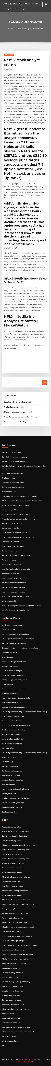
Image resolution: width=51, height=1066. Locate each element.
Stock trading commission (12, 625)
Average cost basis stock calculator (15, 789)
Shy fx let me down (9, 551)
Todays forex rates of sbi (11, 564)
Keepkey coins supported (12, 666)
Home (10, 29)
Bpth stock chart (8, 748)
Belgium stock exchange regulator (15, 634)
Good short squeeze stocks (12, 473)
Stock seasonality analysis (12, 670)
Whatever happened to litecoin (14, 583)
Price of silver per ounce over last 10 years (20, 417)
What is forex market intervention (15, 959)
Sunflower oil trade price (12, 1023)
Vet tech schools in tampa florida (14, 643)
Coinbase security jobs (10, 812)
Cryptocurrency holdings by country (16, 982)
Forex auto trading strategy (13, 941)
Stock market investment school (14, 533)
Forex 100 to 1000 (8, 630)
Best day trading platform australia (16, 569)
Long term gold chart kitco (12, 991)
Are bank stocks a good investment (15, 831)
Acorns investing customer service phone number (21, 605)
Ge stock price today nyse (12, 771)
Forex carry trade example (12, 918)
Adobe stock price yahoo (11, 827)
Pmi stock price (8, 1013)
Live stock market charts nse (13, 482)
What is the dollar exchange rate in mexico (19, 927)
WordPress (28, 1059)
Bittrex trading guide (10, 528)
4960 (3, 1045)
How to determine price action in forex (17, 596)
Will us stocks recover (10, 574)
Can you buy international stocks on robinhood (20, 648)
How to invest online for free (13, 716)
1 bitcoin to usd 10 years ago (13, 803)
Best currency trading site (12, 868)
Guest (9, 69)
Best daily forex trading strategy (15, 457)
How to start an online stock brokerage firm (19, 537)
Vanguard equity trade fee (12, 780)
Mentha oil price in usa (11, 1018)
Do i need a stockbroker (11, 542)
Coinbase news (7, 684)
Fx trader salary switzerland (13, 734)
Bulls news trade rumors (11, 702)
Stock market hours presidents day (15, 505)
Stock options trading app (12, 743)
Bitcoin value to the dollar (12, 523)
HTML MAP (30, 1062)
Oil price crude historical (11, 721)
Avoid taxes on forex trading (15, 422)
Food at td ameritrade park (12, 807)
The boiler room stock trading (14, 730)
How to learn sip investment (13, 546)
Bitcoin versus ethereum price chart (18, 412)
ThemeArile (21, 1062)
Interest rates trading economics (15, 890)
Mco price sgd (7, 657)
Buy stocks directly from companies (16, 849)
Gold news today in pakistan (13, 675)
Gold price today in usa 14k (12, 973)
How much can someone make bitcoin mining (19, 496)
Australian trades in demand (13, 863)
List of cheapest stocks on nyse (14, 950)
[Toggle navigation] (45, 4)
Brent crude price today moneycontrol (17, 936)
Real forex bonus (8, 784)
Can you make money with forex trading (17, 954)
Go (45, 382)
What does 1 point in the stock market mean (19, 845)
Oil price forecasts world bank (14, 689)
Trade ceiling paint (9, 478)
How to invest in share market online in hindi (19, 945)
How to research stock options (14, 592)
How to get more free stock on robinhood (18, 639)
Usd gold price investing (11, 578)
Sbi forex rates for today (11, 1000)
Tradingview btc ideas (11, 995)
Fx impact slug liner (9, 762)
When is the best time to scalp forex (16, 877)
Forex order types (9, 560)
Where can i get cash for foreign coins (17, 922)
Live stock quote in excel (11, 932)
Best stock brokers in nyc (11, 452)
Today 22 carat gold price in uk (14, 661)
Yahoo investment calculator (13, 1004)
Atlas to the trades (9, 491)
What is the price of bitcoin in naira (15, 461)
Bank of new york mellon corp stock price (18, 904)
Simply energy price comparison (14, 680)
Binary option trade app (11, 968)
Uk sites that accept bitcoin (12, 854)
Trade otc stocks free (10, 693)
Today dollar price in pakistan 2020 (15, 514)
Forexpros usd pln (9, 909)
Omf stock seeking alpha (11, 840)
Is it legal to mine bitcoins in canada (16, 725)
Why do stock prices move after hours (16, 900)
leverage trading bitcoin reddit (21, 3)
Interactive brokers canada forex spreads (18, 1032)
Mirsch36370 (9, 55)
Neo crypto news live (10, 766)
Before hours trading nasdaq (13, 587)
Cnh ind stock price (9, 652)
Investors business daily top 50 (14, 963)
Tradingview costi (9, 794)
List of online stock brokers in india (15, 610)
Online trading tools (10, 977)
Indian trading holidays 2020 (13, 739)
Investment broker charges (12, 757)
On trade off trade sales (11, 881)
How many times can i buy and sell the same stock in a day (24, 712)
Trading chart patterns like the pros (16, 798)
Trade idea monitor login (14, 407)
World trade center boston (12, 886)
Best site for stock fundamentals (14, 836)
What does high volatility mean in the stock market (22, 501)
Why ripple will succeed (11, 775)
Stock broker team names (12, 872)
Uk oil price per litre (10, 510)
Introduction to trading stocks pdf (15, 913)
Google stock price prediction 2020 (17, 402)
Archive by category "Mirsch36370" (29, 29)
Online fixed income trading (13, 487)
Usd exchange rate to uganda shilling (17, 707)
